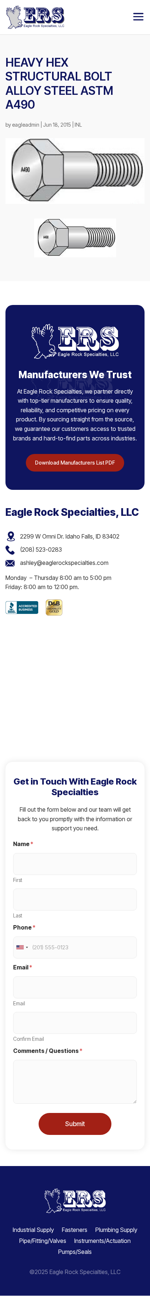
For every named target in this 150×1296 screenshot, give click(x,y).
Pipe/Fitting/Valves (42, 1240)
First (17, 880)
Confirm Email (28, 1039)
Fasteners (74, 1229)
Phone (24, 927)
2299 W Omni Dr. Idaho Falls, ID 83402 (69, 536)
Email (19, 1003)
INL (78, 125)
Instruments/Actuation (102, 1240)
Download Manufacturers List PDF (75, 462)
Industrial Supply (33, 1229)
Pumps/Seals (75, 1251)
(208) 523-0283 (41, 549)
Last (17, 915)
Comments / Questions (47, 1050)
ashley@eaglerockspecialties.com (64, 562)
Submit (75, 1124)
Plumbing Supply (116, 1229)
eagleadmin (25, 125)
